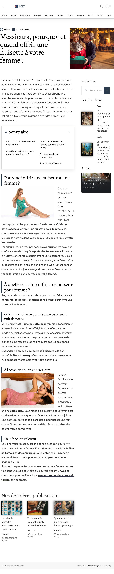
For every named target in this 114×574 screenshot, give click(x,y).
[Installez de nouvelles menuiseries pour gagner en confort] (12, 508)
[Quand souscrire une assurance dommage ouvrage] (64, 508)
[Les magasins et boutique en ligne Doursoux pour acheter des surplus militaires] (87, 118)
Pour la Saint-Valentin (50, 163)
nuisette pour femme (48, 229)
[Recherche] (101, 6)
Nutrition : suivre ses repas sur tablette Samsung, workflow (95, 180)
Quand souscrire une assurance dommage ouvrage (63, 522)
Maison (5, 534)
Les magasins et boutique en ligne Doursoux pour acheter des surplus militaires (104, 121)
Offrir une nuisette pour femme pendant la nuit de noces (53, 144)
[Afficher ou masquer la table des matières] (49, 132)
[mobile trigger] (5, 6)
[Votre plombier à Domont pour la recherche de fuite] (38, 508)
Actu (30, 530)
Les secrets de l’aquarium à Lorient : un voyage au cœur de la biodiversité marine (103, 152)
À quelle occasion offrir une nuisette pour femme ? (20, 152)
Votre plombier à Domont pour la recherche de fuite (36, 522)
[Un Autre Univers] (20, 6)
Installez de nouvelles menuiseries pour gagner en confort (10, 524)
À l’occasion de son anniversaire (49, 155)
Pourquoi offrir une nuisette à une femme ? (20, 143)
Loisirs (99, 137)
